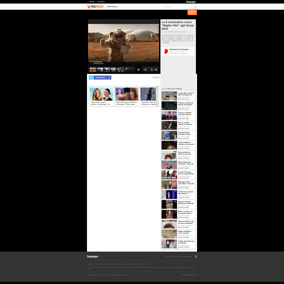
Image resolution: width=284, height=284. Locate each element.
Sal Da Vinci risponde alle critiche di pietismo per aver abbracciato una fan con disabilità (185, 192)
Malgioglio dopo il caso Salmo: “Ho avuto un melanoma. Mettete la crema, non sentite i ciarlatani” (186, 183)
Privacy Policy (92, 274)
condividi (100, 77)
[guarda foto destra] (130, 43)
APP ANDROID (188, 256)
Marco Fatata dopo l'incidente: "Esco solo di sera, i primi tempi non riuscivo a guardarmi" (186, 163)
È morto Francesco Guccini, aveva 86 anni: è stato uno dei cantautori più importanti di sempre (186, 173)
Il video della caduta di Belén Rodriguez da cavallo (186, 94)
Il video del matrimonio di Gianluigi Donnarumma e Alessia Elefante (186, 242)
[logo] (191, 2)
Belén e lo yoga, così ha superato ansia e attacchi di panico (185, 212)
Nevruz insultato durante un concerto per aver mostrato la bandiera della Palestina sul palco (185, 123)
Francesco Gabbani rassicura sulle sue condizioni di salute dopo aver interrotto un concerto (186, 113)
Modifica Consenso (115, 274)
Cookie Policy (102, 274)
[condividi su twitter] (91, 78)
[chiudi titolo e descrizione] (91, 62)
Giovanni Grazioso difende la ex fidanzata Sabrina (186, 202)
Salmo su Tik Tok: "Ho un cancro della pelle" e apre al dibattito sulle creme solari (186, 222)
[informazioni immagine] (138, 70)
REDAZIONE (126, 274)
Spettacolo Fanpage (178, 49)
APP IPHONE (178, 256)
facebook (101, 1)
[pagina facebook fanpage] (195, 256)
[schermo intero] (145, 70)
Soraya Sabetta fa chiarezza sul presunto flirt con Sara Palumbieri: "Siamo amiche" (186, 143)
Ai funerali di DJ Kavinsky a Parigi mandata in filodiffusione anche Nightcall (185, 133)
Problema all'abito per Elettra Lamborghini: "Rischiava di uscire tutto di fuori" (185, 104)
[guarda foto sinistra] (95, 43)
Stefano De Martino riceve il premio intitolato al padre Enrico (184, 232)
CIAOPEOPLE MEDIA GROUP (189, 274)
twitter (91, 1)
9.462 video (173, 52)
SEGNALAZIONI (169, 256)
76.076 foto (182, 52)
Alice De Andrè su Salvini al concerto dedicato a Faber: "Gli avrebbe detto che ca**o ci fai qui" (185, 153)
